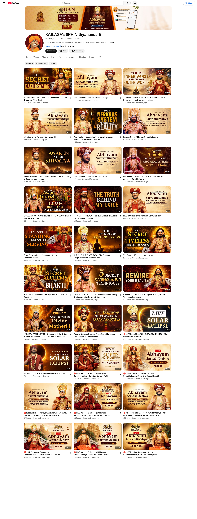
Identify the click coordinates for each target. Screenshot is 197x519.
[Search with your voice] (134, 3)
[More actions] (70, 98)
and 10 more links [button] (68, 46)
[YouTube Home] (13, 3)
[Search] (127, 3)
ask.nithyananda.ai (54, 46)
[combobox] (93, 3)
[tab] (28, 57)
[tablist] (98, 57)
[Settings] (179, 3)
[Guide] (4, 3)
